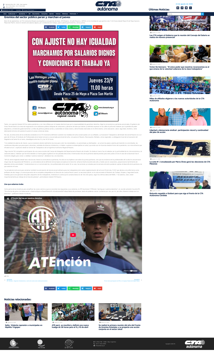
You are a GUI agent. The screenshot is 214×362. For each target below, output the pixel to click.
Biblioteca (65, 13)
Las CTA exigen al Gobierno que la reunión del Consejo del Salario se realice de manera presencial (179, 36)
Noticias (58, 13)
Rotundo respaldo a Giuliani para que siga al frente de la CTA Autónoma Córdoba (176, 194)
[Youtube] (186, 8)
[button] (50, 27)
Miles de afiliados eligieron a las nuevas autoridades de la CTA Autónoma (177, 99)
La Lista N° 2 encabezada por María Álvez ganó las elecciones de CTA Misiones (180, 163)
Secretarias (22, 13)
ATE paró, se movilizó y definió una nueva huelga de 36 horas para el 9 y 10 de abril (70, 326)
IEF (29, 13)
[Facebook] (177, 8)
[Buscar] (202, 14)
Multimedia (73, 13)
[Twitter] (182, 8)
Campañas (44, 13)
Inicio (5, 13)
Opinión (51, 13)
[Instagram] (190, 8)
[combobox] (184, 14)
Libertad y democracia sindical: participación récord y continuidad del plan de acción (179, 131)
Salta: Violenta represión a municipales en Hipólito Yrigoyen (23, 326)
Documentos (35, 13)
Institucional (11, 13)
